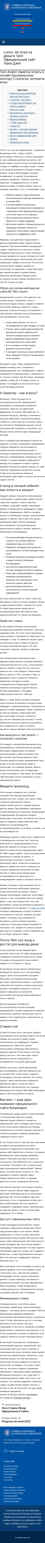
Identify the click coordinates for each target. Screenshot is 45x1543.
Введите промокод (18, 119)
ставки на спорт (37, 908)
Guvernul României (22, 19)
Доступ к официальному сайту (23, 136)
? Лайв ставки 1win (18, 123)
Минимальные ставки (19, 142)
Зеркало (13, 139)
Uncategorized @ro (22, 1398)
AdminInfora (31, 1394)
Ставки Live (15, 126)
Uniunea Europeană (22, 24)
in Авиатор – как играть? (20, 100)
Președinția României (22, 14)
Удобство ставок (17, 110)
